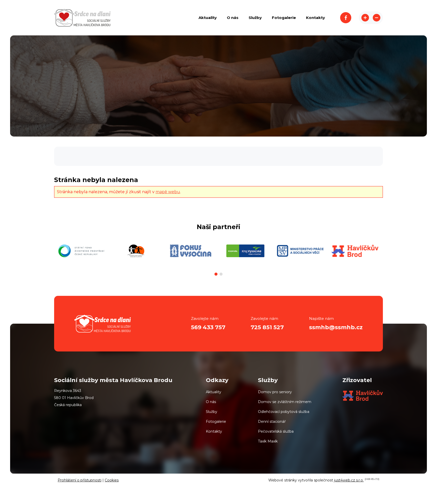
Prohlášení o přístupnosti (79, 480)
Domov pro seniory (275, 392)
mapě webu (168, 191)
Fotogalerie (216, 421)
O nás (211, 402)
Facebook (345, 17)
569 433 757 (208, 327)
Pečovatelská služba (276, 431)
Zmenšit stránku (376, 17)
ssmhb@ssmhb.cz (336, 327)
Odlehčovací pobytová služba (283, 411)
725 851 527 (267, 327)
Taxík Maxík (268, 441)
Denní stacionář (272, 421)
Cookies (112, 480)
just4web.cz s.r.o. (349, 480)
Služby (211, 411)
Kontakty (214, 431)
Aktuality (213, 392)
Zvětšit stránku (365, 17)
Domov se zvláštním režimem (284, 402)
